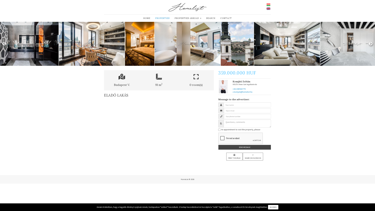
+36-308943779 (239, 89)
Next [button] (370, 43)
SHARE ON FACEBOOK (253, 156)
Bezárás (273, 207)
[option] (92, 44)
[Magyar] (268, 4)
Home (146, 18)
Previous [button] (4, 43)
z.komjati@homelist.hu (242, 92)
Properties (162, 18)
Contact (226, 18)
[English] (268, 8)
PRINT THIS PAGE (234, 158)
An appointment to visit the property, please (240, 129)
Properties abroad (187, 18)
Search (210, 18)
